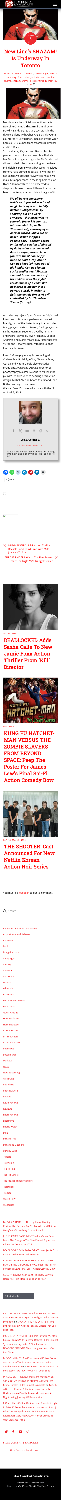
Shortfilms (8, 1120)
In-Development (11, 1042)
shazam (17, 80)
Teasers (7, 1156)
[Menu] (55, 4)
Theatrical (8, 1186)
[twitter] (6, 1431)
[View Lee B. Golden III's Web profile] (40, 431)
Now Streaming (11, 1072)
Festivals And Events (14, 1000)
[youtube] (20, 1431)
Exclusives (8, 994)
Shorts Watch (10, 1126)
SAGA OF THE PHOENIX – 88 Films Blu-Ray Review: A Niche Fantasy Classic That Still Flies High (29, 1325)
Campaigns (9, 958)
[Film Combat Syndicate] (18, 7)
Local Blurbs (9, 1054)
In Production (10, 1036)
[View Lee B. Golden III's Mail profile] (47, 431)
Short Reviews (10, 1114)
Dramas (15, 840)
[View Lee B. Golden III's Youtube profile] (27, 431)
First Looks (9, 1006)
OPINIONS (8, 1078)
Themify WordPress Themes (41, 1486)
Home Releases (11, 1018)
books (6, 946)
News (29, 73)
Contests (7, 970)
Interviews (8, 1048)
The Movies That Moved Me (18, 1180)
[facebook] (13, 1431)
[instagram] (27, 1431)
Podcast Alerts (10, 1090)
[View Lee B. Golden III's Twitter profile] (20, 431)
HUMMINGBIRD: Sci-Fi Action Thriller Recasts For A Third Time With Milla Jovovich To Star (29, 549)
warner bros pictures (33, 80)
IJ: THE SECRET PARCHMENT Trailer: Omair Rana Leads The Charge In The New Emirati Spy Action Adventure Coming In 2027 (29, 1240)
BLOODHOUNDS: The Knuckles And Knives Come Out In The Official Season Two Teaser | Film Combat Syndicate (29, 1362)
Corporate (8, 976)
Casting (7, 633)
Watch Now (9, 1198)
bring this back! (11, 952)
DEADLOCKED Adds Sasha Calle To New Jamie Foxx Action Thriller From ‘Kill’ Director (28, 653)
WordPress (23, 1486)
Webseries (8, 1204)
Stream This (9, 1138)
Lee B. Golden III (13, 73)
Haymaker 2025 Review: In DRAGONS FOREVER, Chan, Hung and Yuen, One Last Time (29, 1348)
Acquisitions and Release (16, 934)
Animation (8, 940)
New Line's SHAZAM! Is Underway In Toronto (30, 58)
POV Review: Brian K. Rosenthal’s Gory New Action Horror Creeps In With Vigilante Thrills (29, 1415)
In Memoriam (10, 1030)
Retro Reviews (10, 1102)
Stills (5, 1132)
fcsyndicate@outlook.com (27, 445)
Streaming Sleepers (13, 1144)
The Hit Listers (10, 1174)
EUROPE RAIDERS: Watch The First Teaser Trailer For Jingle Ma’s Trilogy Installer (29, 559)
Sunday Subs (10, 1150)
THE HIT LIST (10, 1168)
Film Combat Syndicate (20, 1442)
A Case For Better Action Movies (20, 928)
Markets (7, 1060)
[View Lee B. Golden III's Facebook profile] (13, 431)
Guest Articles (10, 1012)
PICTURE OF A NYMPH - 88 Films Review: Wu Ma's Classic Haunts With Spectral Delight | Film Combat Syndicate (30, 1317)
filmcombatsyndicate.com (31, 77)
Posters (13, 727)
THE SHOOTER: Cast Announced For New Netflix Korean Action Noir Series (29, 856)
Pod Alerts (8, 1084)
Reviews (7, 1108)
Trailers (7, 1192)
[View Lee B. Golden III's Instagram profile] (34, 431)
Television (8, 1162)
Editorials (8, 988)
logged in (24, 892)
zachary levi (51, 80)
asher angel (42, 73)
